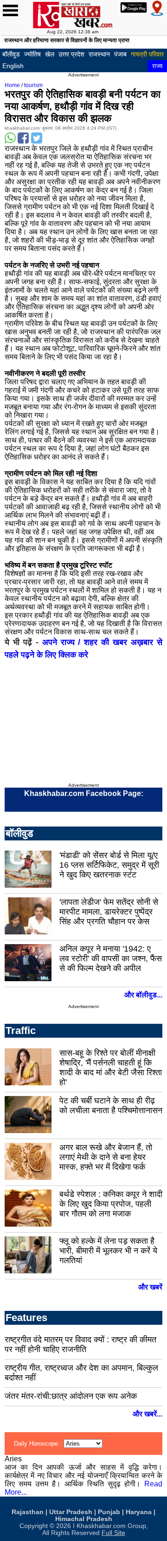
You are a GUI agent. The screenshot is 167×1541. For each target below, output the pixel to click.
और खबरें (150, 1287)
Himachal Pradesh (83, 1519)
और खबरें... (147, 1414)
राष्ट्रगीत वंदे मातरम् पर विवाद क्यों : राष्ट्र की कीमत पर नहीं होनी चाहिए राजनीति (80, 1344)
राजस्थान (99, 54)
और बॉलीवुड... (143, 995)
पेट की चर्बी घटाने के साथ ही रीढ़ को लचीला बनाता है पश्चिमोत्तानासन (110, 1105)
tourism (33, 85)
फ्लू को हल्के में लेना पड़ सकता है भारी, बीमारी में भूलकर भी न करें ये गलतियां (108, 1250)
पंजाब (120, 54)
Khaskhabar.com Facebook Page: (83, 793)
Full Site (113, 1532)
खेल (49, 54)
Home (12, 85)
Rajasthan (28, 1512)
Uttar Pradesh (70, 1512)
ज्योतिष (32, 54)
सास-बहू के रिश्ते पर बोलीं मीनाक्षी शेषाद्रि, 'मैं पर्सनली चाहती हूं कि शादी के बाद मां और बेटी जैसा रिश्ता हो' (110, 1067)
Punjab (109, 1512)
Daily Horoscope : (39, 1443)
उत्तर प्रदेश (71, 54)
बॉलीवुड (11, 54)
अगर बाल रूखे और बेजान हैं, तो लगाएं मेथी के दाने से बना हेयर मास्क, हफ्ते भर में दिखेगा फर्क (105, 1157)
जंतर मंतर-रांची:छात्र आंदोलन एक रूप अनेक (71, 1396)
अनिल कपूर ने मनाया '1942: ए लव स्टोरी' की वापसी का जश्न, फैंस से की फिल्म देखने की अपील (110, 958)
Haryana (139, 1512)
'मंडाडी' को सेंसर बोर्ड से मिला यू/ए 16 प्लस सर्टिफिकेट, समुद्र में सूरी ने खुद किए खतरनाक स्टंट (109, 865)
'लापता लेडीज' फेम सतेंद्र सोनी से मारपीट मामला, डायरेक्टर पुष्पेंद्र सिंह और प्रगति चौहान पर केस (108, 911)
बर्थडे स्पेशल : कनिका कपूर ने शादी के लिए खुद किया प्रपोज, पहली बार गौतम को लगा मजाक (110, 1204)
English (13, 65)
